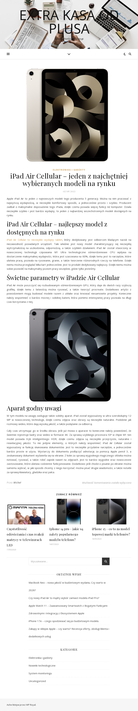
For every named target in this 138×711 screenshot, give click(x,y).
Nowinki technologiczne (42, 665)
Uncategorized (37, 681)
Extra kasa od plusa (69, 21)
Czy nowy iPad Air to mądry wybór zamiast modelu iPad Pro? (64, 598)
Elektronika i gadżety (69, 169)
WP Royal (31, 704)
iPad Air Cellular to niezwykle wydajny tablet (34, 239)
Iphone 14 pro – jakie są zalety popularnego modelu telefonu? (66, 534)
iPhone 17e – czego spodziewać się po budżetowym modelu (64, 621)
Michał (17, 482)
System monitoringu (40, 673)
